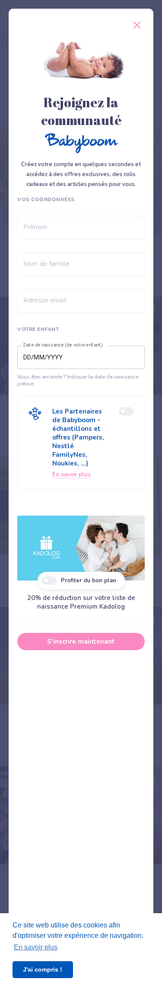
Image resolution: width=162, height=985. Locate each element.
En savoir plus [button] (35, 947)
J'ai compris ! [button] (42, 969)
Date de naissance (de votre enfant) (63, 345)
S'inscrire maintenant (81, 641)
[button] (81, 442)
